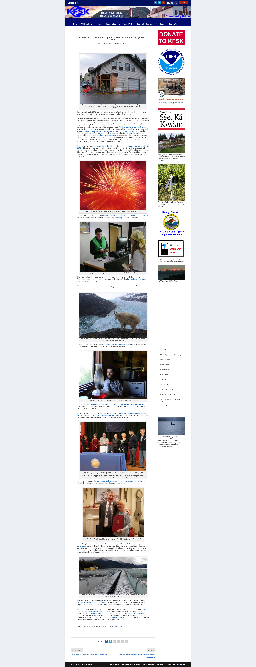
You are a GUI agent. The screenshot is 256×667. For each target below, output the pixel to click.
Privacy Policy (115, 665)
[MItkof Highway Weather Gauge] (171, 200)
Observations (164, 374)
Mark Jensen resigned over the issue (133, 127)
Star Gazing (164, 384)
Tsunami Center (165, 406)
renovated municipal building (120, 617)
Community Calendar (145, 24)
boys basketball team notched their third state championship (121, 481)
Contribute (160, 24)
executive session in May (125, 131)
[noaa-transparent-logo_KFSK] (171, 75)
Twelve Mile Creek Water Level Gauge (170, 400)
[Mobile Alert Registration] (171, 258)
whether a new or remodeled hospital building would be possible (117, 613)
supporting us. (119, 626)
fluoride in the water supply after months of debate (124, 215)
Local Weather (165, 360)
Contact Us (173, 24)
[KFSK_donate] (171, 45)
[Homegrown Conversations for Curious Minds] (171, 153)
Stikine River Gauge (166, 389)
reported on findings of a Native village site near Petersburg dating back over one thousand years (112, 414)
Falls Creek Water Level (168, 394)
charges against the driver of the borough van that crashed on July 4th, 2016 (113, 147)
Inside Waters (164, 365)
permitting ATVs (119, 217)
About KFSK (127, 24)
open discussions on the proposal (99, 131)
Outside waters (165, 370)
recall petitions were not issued (104, 135)
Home (75, 24)
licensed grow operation (136, 279)
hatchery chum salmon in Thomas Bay (92, 602)
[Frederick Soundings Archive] (171, 434)
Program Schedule (113, 24)
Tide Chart (163, 379)
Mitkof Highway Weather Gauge (171, 355)
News (99, 24)
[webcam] (171, 279)
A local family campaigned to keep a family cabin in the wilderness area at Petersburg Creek (111, 405)
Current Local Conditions (168, 350)
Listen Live (74, 2)
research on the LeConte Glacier (117, 344)
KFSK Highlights (86, 24)
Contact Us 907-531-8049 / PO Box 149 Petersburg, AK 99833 (142, 665)
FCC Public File (170, 665)
